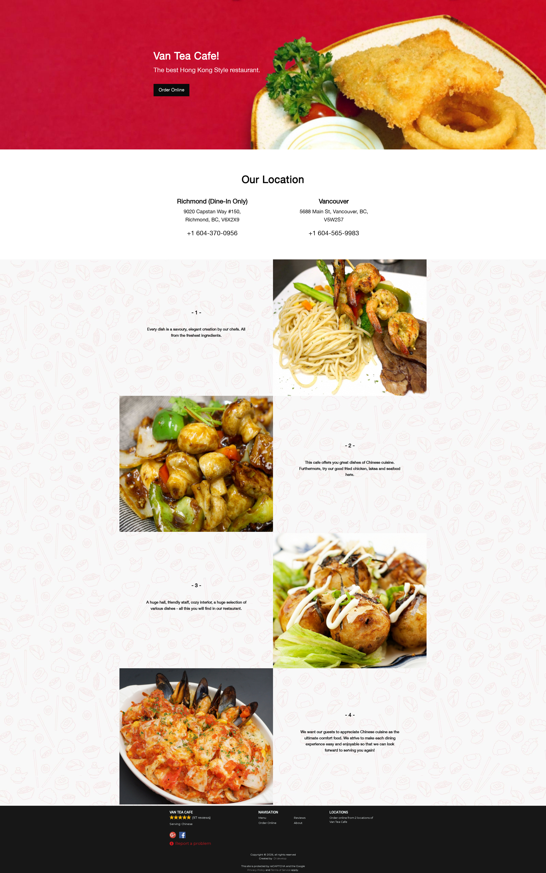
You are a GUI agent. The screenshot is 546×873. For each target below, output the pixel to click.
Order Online (171, 89)
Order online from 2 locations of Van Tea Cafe (351, 819)
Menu (262, 817)
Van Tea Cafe (181, 812)
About (298, 823)
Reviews (299, 817)
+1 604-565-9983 (334, 233)
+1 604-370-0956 (212, 233)
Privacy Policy (256, 870)
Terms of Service (280, 870)
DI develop (280, 858)
